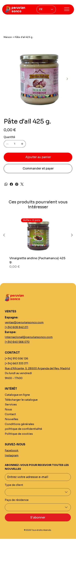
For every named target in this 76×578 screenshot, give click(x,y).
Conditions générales (19, 424)
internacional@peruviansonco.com (29, 337)
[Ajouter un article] (22, 143)
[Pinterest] (16, 184)
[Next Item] (67, 79)
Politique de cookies (19, 433)
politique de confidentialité (23, 429)
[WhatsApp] (6, 184)
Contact (10, 414)
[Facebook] (11, 184)
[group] (38, 243)
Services (11, 404)
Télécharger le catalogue (21, 399)
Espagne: (11, 317)
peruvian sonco (18, 9)
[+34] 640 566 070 (17, 342)
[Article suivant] (72, 235)
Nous (8, 409)
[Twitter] (22, 184)
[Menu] (66, 9)
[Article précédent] (4, 235)
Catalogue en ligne (17, 394)
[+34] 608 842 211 (16, 327)
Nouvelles (11, 419)
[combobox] (38, 492)
